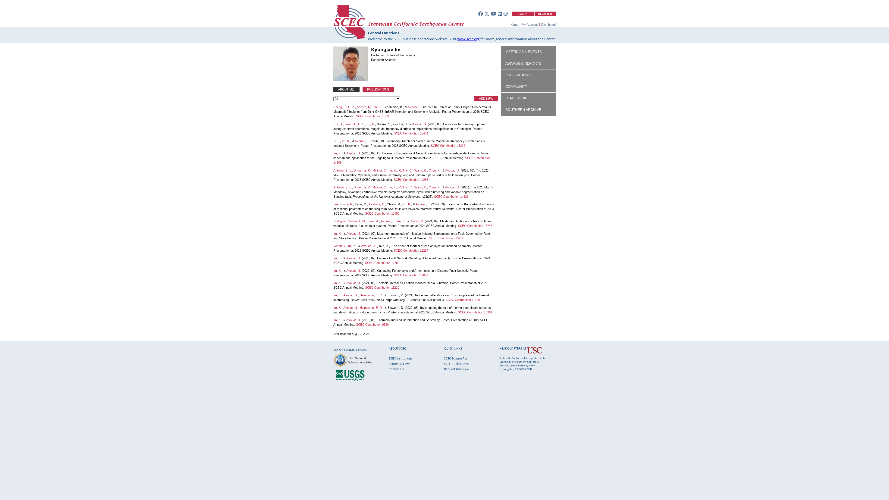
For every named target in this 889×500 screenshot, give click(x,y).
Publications (378, 89)
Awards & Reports (523, 63)
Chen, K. (435, 170)
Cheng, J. (339, 107)
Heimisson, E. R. (371, 295)
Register (545, 14)
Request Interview (456, 369)
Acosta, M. (364, 107)
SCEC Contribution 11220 (382, 287)
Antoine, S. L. (342, 170)
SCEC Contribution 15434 (411, 133)
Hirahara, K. (377, 204)
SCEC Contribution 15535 (373, 116)
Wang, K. (420, 170)
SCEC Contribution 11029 (463, 300)
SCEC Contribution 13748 (475, 226)
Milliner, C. (380, 170)
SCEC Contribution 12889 (382, 263)
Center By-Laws (399, 364)
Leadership (516, 98)
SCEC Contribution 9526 (372, 324)
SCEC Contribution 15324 (448, 145)
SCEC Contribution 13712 (446, 238)
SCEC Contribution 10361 (475, 312)
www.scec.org (468, 39)
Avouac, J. (415, 107)
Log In (523, 14)
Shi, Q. (338, 124)
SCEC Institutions (400, 358)
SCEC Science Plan (456, 358)
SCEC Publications (456, 364)
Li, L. (361, 124)
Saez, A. (373, 221)
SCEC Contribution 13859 (382, 213)
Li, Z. (351, 107)
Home (514, 24)
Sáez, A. (350, 124)
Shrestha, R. (362, 170)
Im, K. (377, 107)
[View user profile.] (350, 80)
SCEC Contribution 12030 (411, 275)
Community (516, 86)
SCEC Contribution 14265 (411, 179)
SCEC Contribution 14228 (451, 196)
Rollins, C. (406, 170)
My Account (530, 24)
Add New (486, 98)
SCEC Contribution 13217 (411, 250)
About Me (346, 89)
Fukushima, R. (343, 204)
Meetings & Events (523, 52)
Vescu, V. (339, 246)
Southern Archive (523, 110)
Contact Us (396, 369)
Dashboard (548, 24)
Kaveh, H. (417, 221)
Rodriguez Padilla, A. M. (349, 221)
